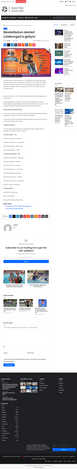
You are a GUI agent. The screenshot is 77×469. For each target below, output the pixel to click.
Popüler (56, 25)
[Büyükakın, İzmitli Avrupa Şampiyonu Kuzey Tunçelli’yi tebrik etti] (42, 303)
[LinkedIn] (12, 44)
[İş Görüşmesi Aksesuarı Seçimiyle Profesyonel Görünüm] (69, 89)
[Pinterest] (19, 44)
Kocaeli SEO (50, 456)
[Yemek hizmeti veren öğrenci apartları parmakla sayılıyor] (59, 111)
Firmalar (4, 414)
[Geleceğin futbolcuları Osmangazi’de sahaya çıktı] (10, 303)
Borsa (3, 407)
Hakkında (60, 461)
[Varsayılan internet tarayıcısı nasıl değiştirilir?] (59, 53)
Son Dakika (4, 424)
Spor (11, 25)
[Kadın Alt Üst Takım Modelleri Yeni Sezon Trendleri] (23, 383)
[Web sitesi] (14, 227)
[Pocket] (33, 44)
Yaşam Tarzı (30, 17)
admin (7, 40)
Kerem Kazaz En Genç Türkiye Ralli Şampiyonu (18, 206)
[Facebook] (4, 44)
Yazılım (3, 440)
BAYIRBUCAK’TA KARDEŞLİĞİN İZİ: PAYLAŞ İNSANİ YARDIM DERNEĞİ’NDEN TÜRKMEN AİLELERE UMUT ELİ (59, 99)
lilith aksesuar (40, 467)
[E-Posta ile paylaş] (42, 216)
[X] (8, 44)
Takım (65, 461)
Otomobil (4, 421)
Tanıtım (4, 428)
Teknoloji (21, 17)
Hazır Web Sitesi (57, 456)
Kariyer (3, 419)
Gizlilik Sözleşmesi (44, 385)
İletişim (41, 390)
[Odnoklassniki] (30, 44)
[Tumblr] (15, 44)
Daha (36, 17)
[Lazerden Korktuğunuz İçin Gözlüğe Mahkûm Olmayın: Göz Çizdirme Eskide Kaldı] (69, 111)
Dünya (3, 410)
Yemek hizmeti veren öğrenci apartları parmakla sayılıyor (59, 118)
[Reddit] (23, 44)
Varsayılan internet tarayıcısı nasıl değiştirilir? (68, 53)
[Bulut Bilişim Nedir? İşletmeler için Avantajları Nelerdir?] (59, 62)
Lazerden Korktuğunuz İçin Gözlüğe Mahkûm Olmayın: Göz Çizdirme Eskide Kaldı (69, 120)
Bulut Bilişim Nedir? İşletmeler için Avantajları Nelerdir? (69, 62)
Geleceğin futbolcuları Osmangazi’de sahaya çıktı (9, 309)
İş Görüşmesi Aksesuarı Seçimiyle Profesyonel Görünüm (40, 1)
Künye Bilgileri (43, 387)
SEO (47, 456)
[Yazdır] (46, 216)
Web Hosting (42, 458)
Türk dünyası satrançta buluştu (14, 208)
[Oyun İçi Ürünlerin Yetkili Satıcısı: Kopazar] (59, 71)
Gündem (13, 17)
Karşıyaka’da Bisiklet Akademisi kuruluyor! (25, 308)
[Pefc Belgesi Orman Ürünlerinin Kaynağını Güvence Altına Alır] (29, 391)
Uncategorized (5, 433)
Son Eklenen (64, 25)
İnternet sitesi (30, 352)
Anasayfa (6, 17)
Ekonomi (4, 412)
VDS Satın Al (65, 456)
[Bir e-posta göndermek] (9, 40)
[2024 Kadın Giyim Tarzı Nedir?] (59, 46)
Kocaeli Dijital (37, 456)
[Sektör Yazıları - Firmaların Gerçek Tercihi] (13, 9)
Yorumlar (72, 25)
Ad (4, 346)
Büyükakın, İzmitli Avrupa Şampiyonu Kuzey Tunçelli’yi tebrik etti (41, 310)
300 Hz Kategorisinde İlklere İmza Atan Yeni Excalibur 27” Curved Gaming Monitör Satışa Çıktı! (68, 35)
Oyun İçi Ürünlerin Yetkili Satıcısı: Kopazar (68, 71)
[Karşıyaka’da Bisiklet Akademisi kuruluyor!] (26, 303)
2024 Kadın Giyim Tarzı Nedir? (67, 45)
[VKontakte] (26, 44)
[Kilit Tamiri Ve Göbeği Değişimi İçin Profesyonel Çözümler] (23, 391)
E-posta (5, 352)
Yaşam (3, 435)
